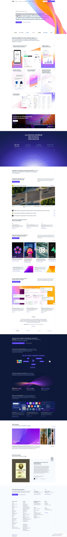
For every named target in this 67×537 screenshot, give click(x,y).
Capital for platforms (14, 506)
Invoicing (13, 515)
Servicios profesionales (26, 519)
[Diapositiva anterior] (52, 426)
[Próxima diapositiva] (54, 426)
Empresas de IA (25, 513)
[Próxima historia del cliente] (54, 240)
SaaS (23, 512)
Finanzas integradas (25, 506)
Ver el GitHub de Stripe (29, 343)
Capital (13, 505)
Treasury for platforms (15, 527)
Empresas (24, 502)
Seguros (24, 516)
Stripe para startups (15, 238)
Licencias (35, 515)
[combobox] (54, 149)
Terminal (13, 525)
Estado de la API (25, 527)
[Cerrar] (65, 534)
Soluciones (20, 1)
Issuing (13, 516)
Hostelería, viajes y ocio (26, 515)
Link (12, 517)
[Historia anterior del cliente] (52, 240)
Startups (24, 503)
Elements (13, 512)
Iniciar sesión (46, 512)
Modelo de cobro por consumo (16, 528)
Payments (13, 520)
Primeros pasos (18, 22)
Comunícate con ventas (51, 1)
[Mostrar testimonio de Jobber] (28, 331)
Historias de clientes (36, 510)
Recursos (30, 1)
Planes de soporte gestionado (48, 509)
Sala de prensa (46, 503)
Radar (13, 521)
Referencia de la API (25, 526)
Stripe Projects (25, 529)
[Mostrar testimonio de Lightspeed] (49, 331)
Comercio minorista (25, 521)
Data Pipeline (13, 511)
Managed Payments (14, 518)
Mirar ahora (15, 120)
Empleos (46, 502)
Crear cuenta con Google (27, 22)
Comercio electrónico (26, 505)
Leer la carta (52, 446)
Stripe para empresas (15, 181)
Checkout (13, 507)
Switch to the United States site (57, 535)
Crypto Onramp (14, 510)
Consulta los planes (43, 228)
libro (37, 472)
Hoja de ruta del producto (37, 508)
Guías (34, 509)
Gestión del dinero (25, 510)
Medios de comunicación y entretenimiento (26, 518)
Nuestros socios (29, 227)
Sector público (25, 520)
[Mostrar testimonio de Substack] (39, 331)
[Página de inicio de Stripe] (13, 1)
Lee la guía (13, 311)
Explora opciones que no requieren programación (15, 416)
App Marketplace (26, 361)
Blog (34, 511)
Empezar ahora (15, 494)
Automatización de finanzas (26, 507)
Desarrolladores (25, 1)
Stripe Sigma (13, 523)
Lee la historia (33, 326)
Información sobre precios (37, 494)
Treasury (13, 526)
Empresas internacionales (26, 508)
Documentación (25, 525)
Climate (13, 508)
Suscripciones (14, 524)
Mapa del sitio (35, 516)
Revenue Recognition (14, 522)
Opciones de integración (48, 494)
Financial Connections (15, 513)
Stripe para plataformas (16, 281)
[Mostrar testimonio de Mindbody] (17, 331)
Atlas (12, 503)
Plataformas (24, 511)
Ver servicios (13, 228)
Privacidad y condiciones (37, 513)
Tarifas (33, 1)
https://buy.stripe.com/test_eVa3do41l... (16, 407)
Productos (16, 1)
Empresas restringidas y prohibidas (38, 514)
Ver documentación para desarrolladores (18, 343)
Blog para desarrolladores (26, 530)
